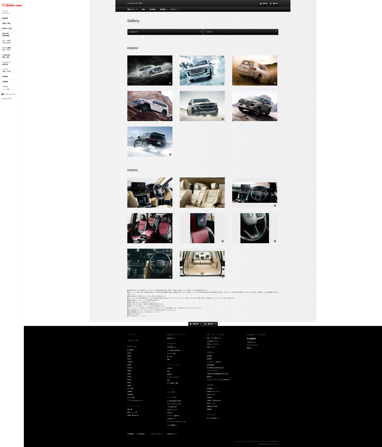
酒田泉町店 (130, 394)
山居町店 (129, 391)
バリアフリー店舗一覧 (173, 415)
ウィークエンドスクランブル (175, 421)
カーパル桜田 (130, 397)
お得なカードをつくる (213, 344)
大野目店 (129, 362)
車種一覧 (129, 409)
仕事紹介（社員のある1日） (214, 400)
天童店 (129, 365)
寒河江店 (129, 368)
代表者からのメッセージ (213, 391)
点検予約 (169, 368)
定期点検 (169, 374)
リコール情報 (5, 89)
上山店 (129, 353)
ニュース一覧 (170, 392)
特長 (143, 9)
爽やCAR (169, 356)
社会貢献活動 (210, 365)
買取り (169, 359)
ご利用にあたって (251, 342)
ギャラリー (173, 9)
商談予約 (265, 3)
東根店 (129, 371)
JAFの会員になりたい (212, 341)
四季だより (170, 413)
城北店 (129, 359)
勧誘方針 (209, 377)
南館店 (129, 356)
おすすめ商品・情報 (172, 383)
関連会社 (249, 348)
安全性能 (162, 9)
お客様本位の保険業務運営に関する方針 (217, 374)
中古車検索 (170, 347)
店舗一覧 (275, 3)
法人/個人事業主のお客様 (174, 401)
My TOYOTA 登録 (211, 418)
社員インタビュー (211, 394)
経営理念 (209, 359)
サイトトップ (132, 334)
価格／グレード (132, 9)
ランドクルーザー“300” (134, 3)
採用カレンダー (211, 403)
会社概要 (209, 356)
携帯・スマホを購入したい (214, 338)
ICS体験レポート (171, 418)
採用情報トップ (211, 388)
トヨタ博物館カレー (172, 425)
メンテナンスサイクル (173, 377)
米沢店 (129, 376)
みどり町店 (130, 388)
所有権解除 (5, 86)
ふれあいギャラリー (172, 410)
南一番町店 (130, 350)
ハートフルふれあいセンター (135, 400)
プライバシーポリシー (213, 371)
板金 (168, 380)
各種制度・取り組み (212, 406)
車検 (168, 371)
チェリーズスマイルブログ (174, 404)
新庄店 (129, 374)
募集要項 (209, 409)
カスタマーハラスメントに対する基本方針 (218, 379)
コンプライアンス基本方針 (214, 362)
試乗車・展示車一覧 (132, 415)
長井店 (129, 382)
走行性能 (152, 9)
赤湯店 (129, 379)
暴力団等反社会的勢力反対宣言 (215, 368)
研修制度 (209, 397)
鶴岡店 (129, 385)
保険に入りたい (211, 347)
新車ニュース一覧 (132, 412)
